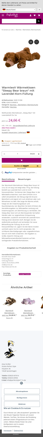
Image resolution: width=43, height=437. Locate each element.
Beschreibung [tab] (8, 179)
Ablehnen (22, 404)
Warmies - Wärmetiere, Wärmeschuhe (24, 105)
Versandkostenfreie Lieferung (24, 126)
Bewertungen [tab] (24, 179)
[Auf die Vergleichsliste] (30, 42)
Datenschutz (18, 430)
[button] (31, 15)
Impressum (8, 430)
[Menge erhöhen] (38, 154)
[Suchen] (38, 21)
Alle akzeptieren (22, 391)
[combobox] (19, 9)
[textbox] (19, 9)
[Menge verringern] (4, 154)
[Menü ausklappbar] (3, 14)
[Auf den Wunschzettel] (36, 42)
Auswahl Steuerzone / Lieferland (14, 132)
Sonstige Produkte (24, 274)
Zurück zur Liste (8, 30)
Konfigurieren (22, 398)
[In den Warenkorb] (3, 36)
